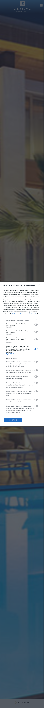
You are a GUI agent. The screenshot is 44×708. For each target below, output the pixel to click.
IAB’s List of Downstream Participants (24, 314)
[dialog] (22, 354)
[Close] (40, 285)
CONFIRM (13, 420)
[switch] (36, 325)
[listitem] (22, 320)
